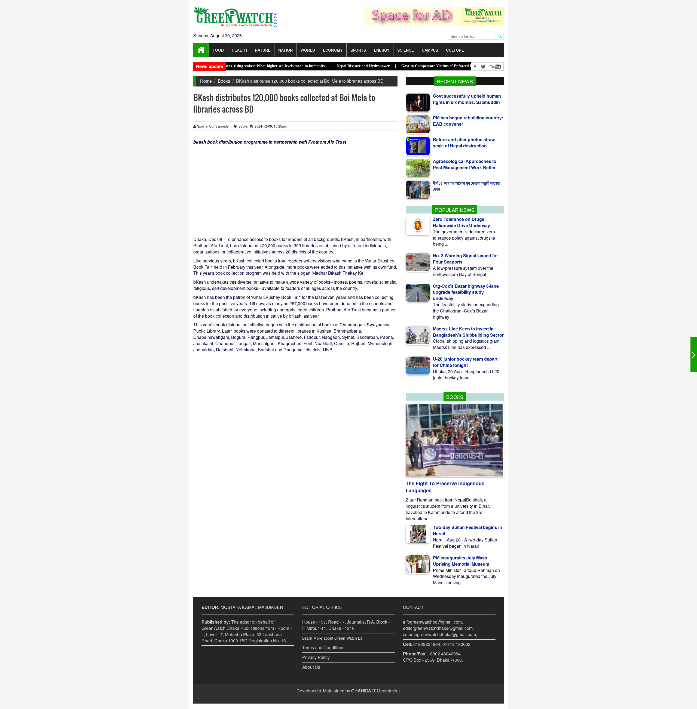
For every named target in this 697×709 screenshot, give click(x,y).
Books (224, 81)
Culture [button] (455, 50)
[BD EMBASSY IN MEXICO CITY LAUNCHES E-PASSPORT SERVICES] (693, 354)
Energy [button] (381, 50)
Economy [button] (333, 50)
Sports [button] (358, 50)
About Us (311, 667)
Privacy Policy (316, 657)
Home (206, 81)
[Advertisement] (295, 186)
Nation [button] (285, 50)
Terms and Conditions (323, 647)
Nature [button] (262, 50)
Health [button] (239, 50)
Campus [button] (430, 50)
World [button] (308, 50)
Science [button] (405, 50)
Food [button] (218, 50)
